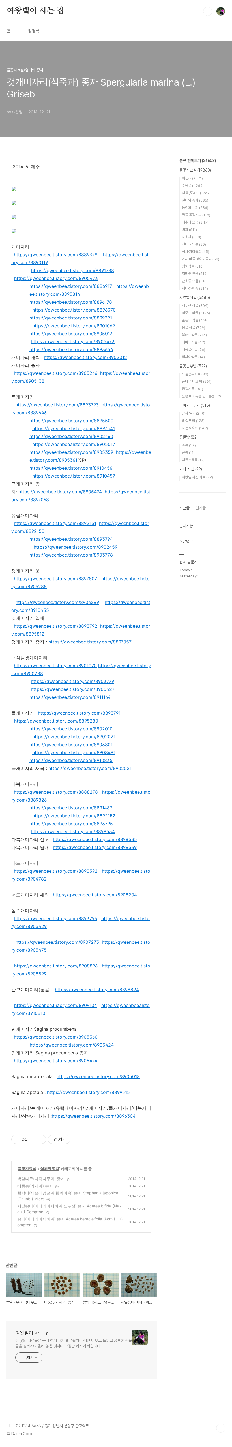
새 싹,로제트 (196, 193)
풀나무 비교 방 (197, 381)
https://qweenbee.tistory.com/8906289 (57, 602)
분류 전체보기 (197, 160)
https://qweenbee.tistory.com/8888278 (56, 792)
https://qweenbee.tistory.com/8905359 (71, 452)
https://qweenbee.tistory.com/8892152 (73, 815)
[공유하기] (32, 1139)
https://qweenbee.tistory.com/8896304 (94, 1116)
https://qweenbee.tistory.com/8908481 (73, 752)
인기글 (201, 508)
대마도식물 (193, 342)
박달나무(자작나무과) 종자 (41, 1178)
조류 (189, 445)
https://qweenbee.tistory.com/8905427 (73, 689)
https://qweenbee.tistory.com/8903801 (71, 744)
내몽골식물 (193, 349)
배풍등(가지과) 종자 (35, 1185)
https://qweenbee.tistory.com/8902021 (73, 736)
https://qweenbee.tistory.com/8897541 (73, 428)
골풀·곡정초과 (196, 215)
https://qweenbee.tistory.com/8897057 (90, 642)
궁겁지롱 (192, 389)
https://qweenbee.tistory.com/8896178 (70, 302)
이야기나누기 (194, 405)
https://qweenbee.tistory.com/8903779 (72, 681)
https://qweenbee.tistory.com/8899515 (88, 1092)
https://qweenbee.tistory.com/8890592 (56, 871)
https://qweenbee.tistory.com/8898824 (97, 989)
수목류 (193, 185)
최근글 (184, 508)
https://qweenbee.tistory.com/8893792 (55, 626)
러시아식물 (193, 357)
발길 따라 (193, 421)
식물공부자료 (195, 374)
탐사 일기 (193, 413)
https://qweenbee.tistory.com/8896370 (74, 310)
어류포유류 (193, 460)
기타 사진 (190, 469)
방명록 (34, 31)
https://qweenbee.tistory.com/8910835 (71, 760)
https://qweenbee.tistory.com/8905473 (56, 278)
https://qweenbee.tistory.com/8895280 (56, 721)
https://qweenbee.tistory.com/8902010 (71, 729)
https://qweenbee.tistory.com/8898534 (73, 831)
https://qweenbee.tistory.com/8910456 (70, 468)
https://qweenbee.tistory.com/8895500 (71, 420)
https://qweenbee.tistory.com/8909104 (55, 1005)
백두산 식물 (195, 305)
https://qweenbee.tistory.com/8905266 (55, 373)
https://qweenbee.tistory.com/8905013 (71, 333)
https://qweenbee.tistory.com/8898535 (95, 839)
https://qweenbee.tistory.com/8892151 (55, 523)
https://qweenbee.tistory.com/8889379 (55, 254)
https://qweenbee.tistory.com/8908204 (95, 894)
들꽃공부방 (193, 366)
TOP (220, 1428)
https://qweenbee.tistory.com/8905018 (98, 1076)
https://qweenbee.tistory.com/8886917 (70, 286)
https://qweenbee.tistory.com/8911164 (70, 697)
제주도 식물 (196, 313)
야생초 (192, 178)
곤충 (188, 452)
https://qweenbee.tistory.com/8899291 (70, 318)
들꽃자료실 (27, 1168)
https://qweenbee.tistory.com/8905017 (73, 444)
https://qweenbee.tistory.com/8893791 (79, 713)
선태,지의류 (194, 244)
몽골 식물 (193, 327)
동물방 (188, 437)
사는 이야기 (195, 428)
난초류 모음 (195, 281)
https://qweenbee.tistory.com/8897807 (55, 578)
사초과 (191, 237)
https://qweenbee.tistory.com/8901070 (55, 665)
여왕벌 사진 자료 (197, 477)
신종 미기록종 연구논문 (202, 396)
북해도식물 (194, 335)
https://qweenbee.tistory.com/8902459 (75, 547)
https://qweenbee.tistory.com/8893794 (71, 539)
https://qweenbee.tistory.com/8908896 (56, 966)
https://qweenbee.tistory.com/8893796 (55, 918)
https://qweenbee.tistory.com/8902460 (71, 436)
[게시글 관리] (39, 1139)
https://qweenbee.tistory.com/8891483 (71, 808)
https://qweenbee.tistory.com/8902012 (85, 357)
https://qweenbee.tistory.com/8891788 (72, 270)
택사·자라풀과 (195, 251)
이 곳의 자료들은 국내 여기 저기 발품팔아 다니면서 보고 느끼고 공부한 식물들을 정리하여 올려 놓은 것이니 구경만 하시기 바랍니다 (73, 1343)
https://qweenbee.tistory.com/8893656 (71, 349)
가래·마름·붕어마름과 (200, 259)
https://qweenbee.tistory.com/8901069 (73, 326)
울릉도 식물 (195, 320)
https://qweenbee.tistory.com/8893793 (57, 405)
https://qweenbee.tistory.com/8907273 (57, 942)
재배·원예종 (195, 288)
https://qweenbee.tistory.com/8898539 (95, 847)
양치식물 (193, 266)
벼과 (189, 229)
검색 (207, 11)
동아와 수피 (195, 207)
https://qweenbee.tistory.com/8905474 (60, 491)
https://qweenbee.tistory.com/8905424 (72, 1045)
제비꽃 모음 (195, 274)
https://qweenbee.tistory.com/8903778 (71, 555)
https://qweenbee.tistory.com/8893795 (71, 823)
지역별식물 (194, 297)
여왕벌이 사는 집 (35, 11)
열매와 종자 (49, 1168)
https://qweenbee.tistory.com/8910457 (73, 476)
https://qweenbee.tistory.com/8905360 (56, 1037)
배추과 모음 (195, 222)
